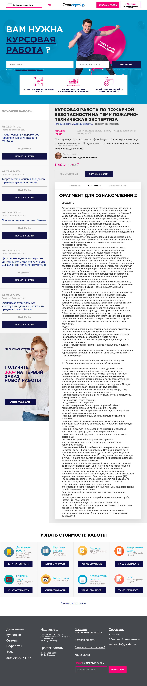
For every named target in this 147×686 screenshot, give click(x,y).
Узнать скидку (117, 670)
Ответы (12, 640)
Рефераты (14, 646)
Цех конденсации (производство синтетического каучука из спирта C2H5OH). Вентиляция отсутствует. (24, 261)
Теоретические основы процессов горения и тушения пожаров (23, 180)
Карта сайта (82, 654)
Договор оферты (85, 639)
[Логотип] (74, 5)
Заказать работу (108, 4)
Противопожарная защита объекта (24, 220)
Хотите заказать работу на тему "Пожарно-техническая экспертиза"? (106, 132)
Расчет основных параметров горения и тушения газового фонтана (20, 137)
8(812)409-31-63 (18, 658)
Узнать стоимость (20, 402)
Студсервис (116, 629)
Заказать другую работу (73, 603)
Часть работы (94, 186)
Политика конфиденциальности (88, 631)
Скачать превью (69, 174)
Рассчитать (126, 64)
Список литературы (118, 186)
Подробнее (24, 148)
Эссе (10, 651)
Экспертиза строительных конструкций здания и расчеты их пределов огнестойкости (23, 306)
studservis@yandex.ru (122, 644)
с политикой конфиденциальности (131, 69)
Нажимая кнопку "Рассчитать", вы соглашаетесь (116, 69)
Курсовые (13, 634)
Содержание (74, 186)
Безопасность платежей (90, 647)
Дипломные (15, 629)
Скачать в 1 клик (24, 156)
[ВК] (49, 4)
